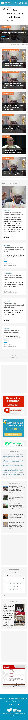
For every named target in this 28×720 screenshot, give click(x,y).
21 (17, 586)
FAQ (7, 698)
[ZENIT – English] (8, 3)
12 (10, 583)
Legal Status (8, 701)
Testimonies (8, 273)
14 (17, 583)
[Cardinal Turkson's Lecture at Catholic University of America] (14, 166)
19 (10, 586)
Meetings (15, 50)
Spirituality (6, 136)
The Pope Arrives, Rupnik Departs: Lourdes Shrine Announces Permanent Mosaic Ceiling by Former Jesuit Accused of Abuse (16, 524)
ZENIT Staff (4, 40)
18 (7, 586)
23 (23, 586)
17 (4, 586)
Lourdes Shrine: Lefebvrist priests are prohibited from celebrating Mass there (16, 497)
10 (4, 583)
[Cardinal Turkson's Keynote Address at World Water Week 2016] (14, 80)
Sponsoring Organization (21, 698)
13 (14, 583)
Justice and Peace (8, 50)
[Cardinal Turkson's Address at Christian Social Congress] (14, 58)
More (14, 357)
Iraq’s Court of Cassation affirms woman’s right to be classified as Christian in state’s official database (14, 461)
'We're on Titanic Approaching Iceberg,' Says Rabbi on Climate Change (13, 277)
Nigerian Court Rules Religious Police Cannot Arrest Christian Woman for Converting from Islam (13, 456)
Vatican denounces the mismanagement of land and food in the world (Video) (14, 305)
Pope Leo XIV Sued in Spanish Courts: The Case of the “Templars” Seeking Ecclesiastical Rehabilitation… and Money (17, 488)
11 (7, 583)
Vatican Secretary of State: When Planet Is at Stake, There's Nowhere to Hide (14, 250)
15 (20, 583)
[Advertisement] (14, 379)
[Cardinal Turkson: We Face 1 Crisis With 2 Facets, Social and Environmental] (14, 123)
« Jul (4, 595)
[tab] (8, 666)
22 (20, 586)
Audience (11, 698)
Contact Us (20, 701)
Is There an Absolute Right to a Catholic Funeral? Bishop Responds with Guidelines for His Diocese (17, 516)
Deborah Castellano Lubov (10, 265)
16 (23, 583)
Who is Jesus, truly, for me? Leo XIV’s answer (13, 465)
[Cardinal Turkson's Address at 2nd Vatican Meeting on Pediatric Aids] (14, 101)
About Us (2, 698)
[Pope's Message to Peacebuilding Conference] (14, 145)
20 (14, 586)
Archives (7, 210)
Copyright (14, 701)
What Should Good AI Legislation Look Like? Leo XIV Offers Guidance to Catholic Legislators (8, 619)
